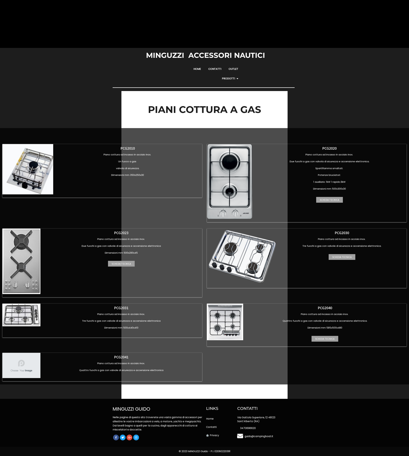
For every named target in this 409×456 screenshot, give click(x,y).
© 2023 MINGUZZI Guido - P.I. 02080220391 (204, 451)
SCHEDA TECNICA (329, 199)
